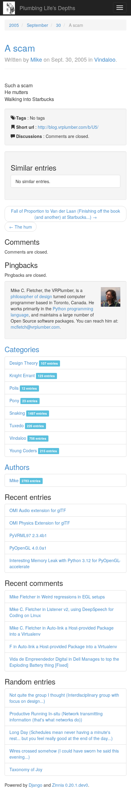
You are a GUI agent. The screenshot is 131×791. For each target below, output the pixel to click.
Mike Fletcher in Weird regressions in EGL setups (57, 597)
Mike (36, 59)
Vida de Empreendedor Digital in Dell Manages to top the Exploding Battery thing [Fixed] (64, 662)
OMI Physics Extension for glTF (39, 523)
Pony (23, 400)
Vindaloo (104, 59)
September (37, 25)
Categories (22, 349)
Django (35, 785)
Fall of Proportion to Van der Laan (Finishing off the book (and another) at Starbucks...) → (65, 214)
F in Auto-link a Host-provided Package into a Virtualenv (63, 646)
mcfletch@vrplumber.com (35, 327)
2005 (14, 25)
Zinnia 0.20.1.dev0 (70, 785)
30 (58, 25)
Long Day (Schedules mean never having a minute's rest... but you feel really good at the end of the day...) (61, 735)
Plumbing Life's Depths (47, 8)
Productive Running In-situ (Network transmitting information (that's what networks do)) (56, 716)
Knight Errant (32, 375)
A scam (20, 47)
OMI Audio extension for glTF (37, 510)
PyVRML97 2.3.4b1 (28, 535)
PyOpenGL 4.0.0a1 (28, 548)
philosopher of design (31, 296)
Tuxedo (26, 425)
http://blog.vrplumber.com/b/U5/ (68, 127)
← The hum (20, 227)
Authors (17, 466)
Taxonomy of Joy (25, 769)
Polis (23, 388)
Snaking (28, 413)
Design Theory (33, 363)
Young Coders (33, 450)
